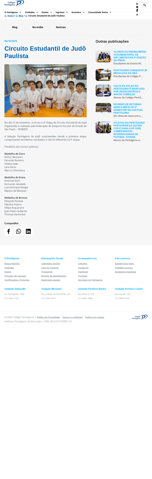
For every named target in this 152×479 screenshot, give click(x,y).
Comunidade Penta (98, 12)
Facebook (83, 271)
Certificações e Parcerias (16, 280)
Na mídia (37, 27)
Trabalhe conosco (124, 267)
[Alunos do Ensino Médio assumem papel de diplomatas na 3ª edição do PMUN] (122, 57)
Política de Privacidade (48, 317)
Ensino (45, 12)
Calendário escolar (50, 263)
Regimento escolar (50, 280)
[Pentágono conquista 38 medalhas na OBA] (122, 75)
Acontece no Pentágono (90, 280)
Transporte (47, 271)
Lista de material (49, 267)
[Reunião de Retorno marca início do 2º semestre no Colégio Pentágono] (122, 110)
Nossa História (11, 263)
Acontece (76, 12)
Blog (14, 27)
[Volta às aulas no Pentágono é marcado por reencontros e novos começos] (122, 92)
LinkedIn (82, 263)
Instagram (83, 267)
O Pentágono (11, 12)
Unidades (30, 12)
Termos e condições (72, 317)
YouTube (82, 276)
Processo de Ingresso (15, 276)
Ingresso (60, 12)
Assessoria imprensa (125, 271)
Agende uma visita (124, 263)
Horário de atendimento (53, 276)
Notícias (61, 27)
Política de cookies (94, 317)
